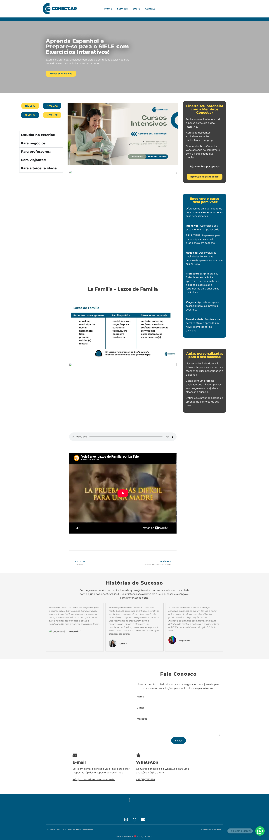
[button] (260, 831)
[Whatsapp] (134, 819)
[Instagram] (126, 819)
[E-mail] (75, 755)
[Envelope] (143, 819)
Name (140, 696)
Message (142, 719)
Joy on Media (146, 836)
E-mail (140, 707)
